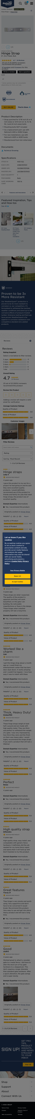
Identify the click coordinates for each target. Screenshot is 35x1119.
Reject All (17, 576)
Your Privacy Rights (17, 570)
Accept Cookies (17, 581)
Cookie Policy (17, 561)
